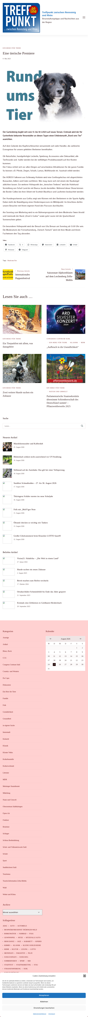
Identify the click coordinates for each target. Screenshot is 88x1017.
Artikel (5, 644)
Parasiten (20, 953)
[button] (84, 976)
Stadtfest (8, 965)
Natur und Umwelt (58, 391)
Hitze (20, 937)
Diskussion (7, 685)
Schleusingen (10, 957)
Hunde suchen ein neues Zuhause (31, 569)
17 (49, 660)
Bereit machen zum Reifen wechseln (32, 580)
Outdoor (6, 820)
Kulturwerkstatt (8, 766)
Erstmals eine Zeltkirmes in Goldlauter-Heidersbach (39, 603)
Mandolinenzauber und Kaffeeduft (28, 443)
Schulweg (23, 957)
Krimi (6, 949)
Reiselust (6, 827)
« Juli (51, 639)
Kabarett (6, 739)
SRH (29, 961)
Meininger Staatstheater (11, 786)
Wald (5, 888)
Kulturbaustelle (8, 759)
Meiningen (8, 953)
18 (54, 660)
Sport (5, 861)
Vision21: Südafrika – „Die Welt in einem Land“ (38, 558)
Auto (12, 926)
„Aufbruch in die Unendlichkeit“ (63, 347)
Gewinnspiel (9, 937)
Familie (5, 698)
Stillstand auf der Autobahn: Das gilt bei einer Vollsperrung (39, 470)
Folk (4, 705)
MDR (83, 342)
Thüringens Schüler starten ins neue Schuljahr (33, 496)
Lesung (24, 949)
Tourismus (6, 874)
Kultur (15, 949)
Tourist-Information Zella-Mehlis (14, 881)
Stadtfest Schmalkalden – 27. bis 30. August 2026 (35, 483)
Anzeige (6, 638)
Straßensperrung (12, 969)
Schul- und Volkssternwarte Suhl (14, 847)
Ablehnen (44, 1002)
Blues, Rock (7, 651)
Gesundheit (7, 719)
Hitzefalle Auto (33, 937)
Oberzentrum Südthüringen (12, 807)
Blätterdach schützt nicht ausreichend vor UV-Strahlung (37, 457)
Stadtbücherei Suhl (9, 867)
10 (49, 656)
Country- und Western (11, 671)
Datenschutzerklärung (39, 1014)
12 (60, 656)
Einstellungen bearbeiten (44, 1008)
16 (82, 656)
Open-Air (6, 813)
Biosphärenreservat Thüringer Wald (20, 930)
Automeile (22, 926)
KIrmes (7, 945)
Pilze (30, 953)
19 (60, 660)
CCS (4, 658)
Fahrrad (22, 934)
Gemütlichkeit (8, 712)
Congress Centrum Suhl (58, 339)
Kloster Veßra (8, 752)
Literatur (6, 773)
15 (77, 656)
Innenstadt (6, 732)
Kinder (38, 941)
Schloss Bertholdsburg (11, 840)
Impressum (51, 1014)
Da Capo (6, 678)
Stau (36, 965)
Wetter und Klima (9, 894)
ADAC (5, 926)
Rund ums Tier (12, 260)
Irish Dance (9, 941)
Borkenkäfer (10, 934)
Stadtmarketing (23, 965)
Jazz (19, 941)
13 (65, 656)
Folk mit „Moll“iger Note (25, 509)
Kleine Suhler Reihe (32, 945)
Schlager (6, 834)
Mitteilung (6, 793)
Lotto (33, 949)
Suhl (26, 969)
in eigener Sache (9, 725)
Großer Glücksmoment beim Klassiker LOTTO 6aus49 (37, 536)
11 (54, 656)
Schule (5, 854)
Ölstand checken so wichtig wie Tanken (31, 523)
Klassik (74, 342)
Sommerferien (10, 961)
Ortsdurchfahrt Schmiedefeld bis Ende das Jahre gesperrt (41, 592)
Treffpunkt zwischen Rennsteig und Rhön (59, 14)
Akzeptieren (44, 995)
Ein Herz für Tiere (12, 48)
